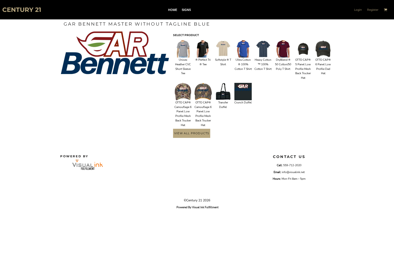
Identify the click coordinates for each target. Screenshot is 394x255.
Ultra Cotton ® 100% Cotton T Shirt (243, 64)
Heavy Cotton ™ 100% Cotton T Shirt (263, 64)
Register (372, 9)
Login (358, 9)
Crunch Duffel (243, 102)
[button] (385, 9)
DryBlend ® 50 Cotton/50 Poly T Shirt (283, 64)
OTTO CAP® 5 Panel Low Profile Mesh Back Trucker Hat (303, 69)
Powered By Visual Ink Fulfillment (197, 207)
